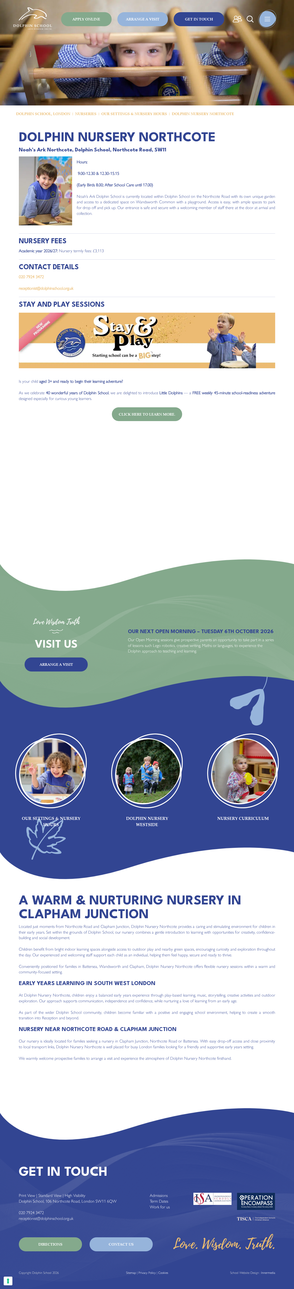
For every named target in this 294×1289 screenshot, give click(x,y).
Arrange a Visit (142, 19)
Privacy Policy (147, 1273)
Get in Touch (199, 19)
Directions (50, 1244)
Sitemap (131, 1273)
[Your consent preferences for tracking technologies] (8, 1281)
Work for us (160, 1207)
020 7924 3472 (31, 276)
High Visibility (75, 1195)
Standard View (50, 1195)
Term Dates (159, 1201)
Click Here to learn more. (147, 414)
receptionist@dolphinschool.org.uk (46, 288)
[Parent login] (237, 19)
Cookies (163, 1273)
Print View (27, 1195)
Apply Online (86, 19)
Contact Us (121, 1244)
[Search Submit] (250, 19)
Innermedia (268, 1273)
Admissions (159, 1195)
